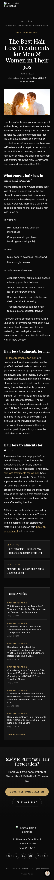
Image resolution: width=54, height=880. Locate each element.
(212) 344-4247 (27, 802)
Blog (30, 21)
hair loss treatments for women (21, 472)
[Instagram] (16, 856)
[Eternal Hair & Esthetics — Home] (12, 5)
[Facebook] (9, 856)
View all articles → (16, 734)
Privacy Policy (27, 874)
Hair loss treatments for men (20, 357)
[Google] (23, 856)
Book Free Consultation (27, 792)
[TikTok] (37, 856)
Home (22, 21)
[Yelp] (45, 856)
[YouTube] (30, 856)
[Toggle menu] (47, 5)
